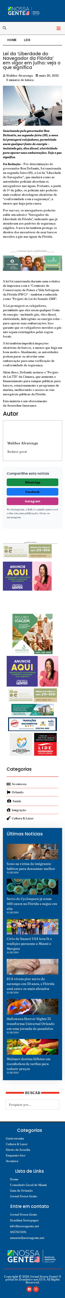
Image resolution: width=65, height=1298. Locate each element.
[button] (58, 28)
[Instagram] (36, 1289)
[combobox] (32, 1105)
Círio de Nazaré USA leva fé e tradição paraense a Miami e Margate (29, 944)
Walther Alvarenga (22, 443)
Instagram (32, 501)
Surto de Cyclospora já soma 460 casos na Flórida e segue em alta (32, 904)
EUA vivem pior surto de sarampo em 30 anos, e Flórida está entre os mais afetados (31, 984)
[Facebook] (29, 1289)
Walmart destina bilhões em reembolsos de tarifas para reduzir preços (28, 1064)
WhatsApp (32, 482)
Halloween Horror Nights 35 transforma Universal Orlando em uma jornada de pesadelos (31, 1024)
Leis (27, 40)
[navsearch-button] (6, 28)
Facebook (32, 492)
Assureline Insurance (21, 405)
